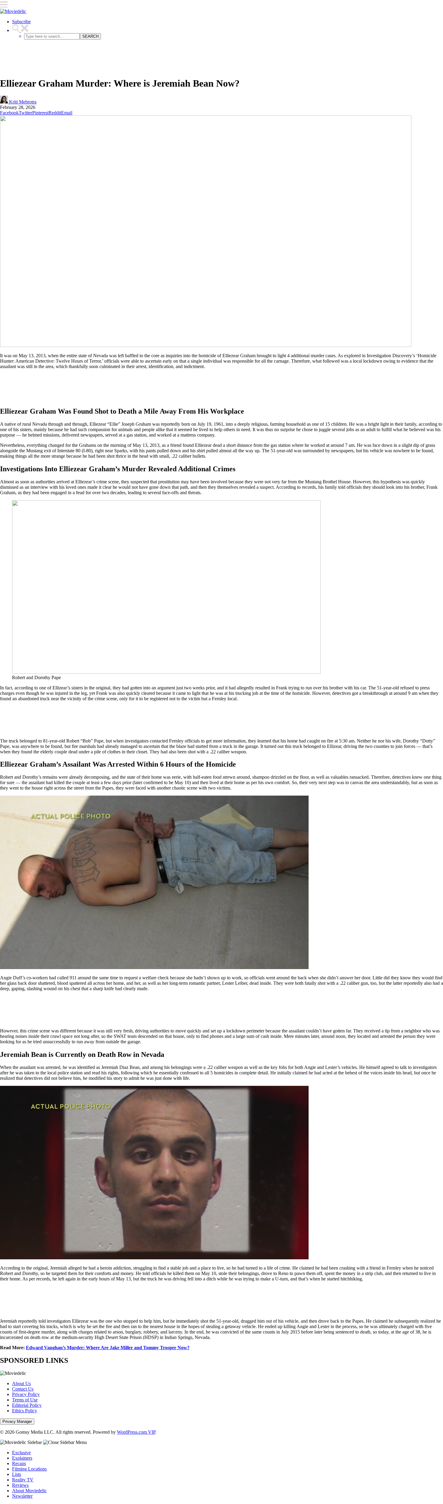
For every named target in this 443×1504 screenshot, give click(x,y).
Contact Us (22, 1388)
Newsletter (22, 1496)
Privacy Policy (26, 1394)
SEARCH (90, 36)
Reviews (20, 1485)
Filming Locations (29, 1468)
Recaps (19, 1463)
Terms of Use (25, 1399)
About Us (21, 1383)
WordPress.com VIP (136, 1432)
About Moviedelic (29, 1490)
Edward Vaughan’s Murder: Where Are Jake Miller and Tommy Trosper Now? (108, 1347)
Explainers (22, 1458)
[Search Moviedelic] (20, 30)
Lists (16, 1474)
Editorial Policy (27, 1405)
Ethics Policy (24, 1410)
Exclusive (21, 1452)
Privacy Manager (17, 1421)
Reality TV (22, 1479)
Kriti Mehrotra (22, 101)
